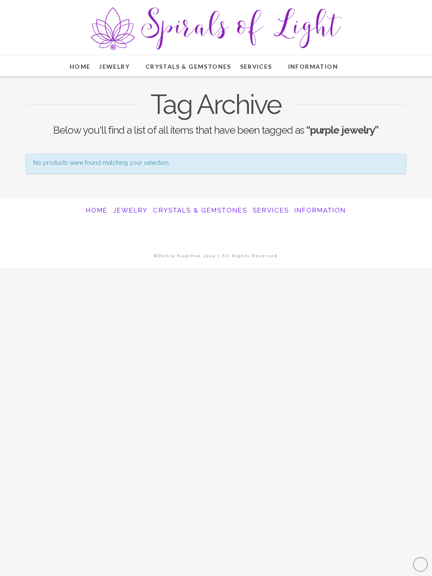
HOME (97, 210)
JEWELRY (130, 210)
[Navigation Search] (358, 65)
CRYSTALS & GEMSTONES (200, 210)
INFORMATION (320, 210)
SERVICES (271, 210)
